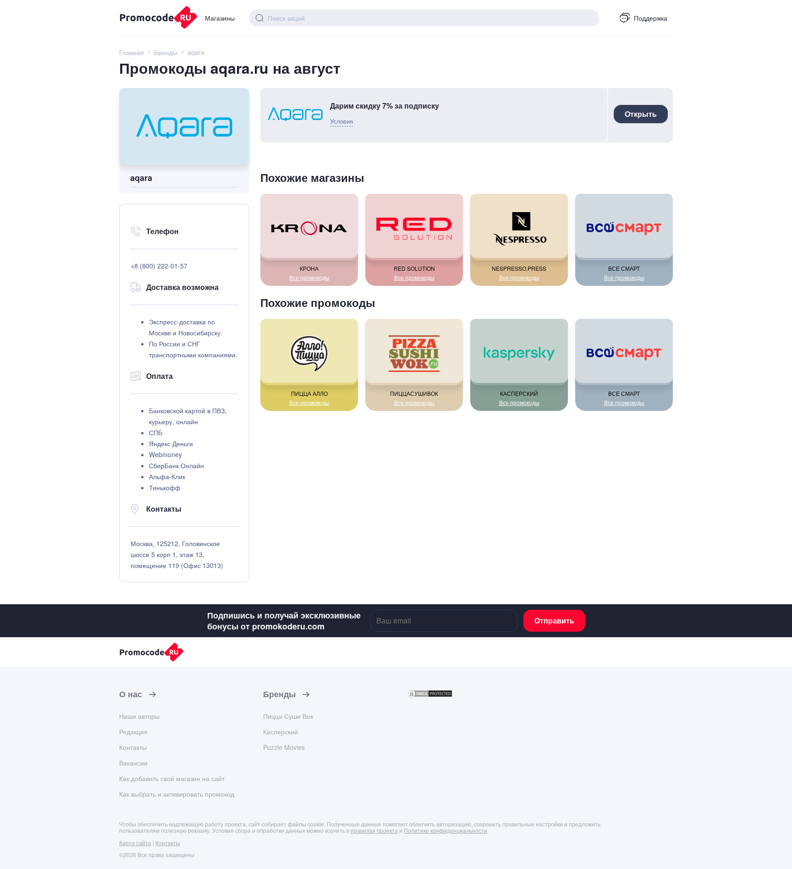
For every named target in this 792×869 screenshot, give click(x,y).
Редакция (133, 731)
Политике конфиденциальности (445, 830)
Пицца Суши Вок (288, 716)
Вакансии (133, 762)
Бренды (279, 694)
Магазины (220, 17)
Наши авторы (139, 716)
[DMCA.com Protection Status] (430, 695)
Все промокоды (309, 277)
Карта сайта (135, 843)
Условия (341, 121)
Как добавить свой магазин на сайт (172, 778)
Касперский (280, 731)
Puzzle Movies (284, 747)
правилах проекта (374, 830)
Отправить (554, 620)
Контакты (133, 747)
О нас (130, 694)
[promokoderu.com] (154, 18)
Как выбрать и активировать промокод (176, 793)
